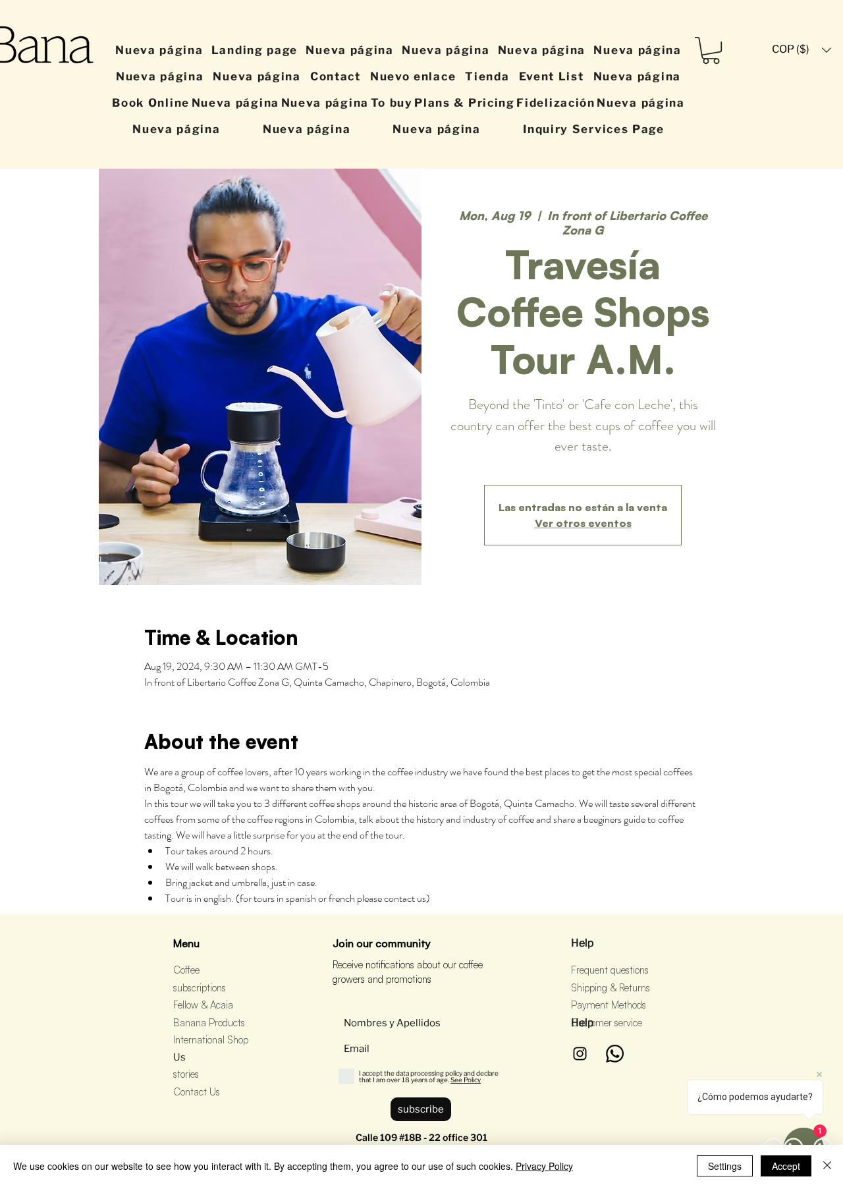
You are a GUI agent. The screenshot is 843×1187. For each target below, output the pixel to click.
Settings (725, 1166)
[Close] (827, 1165)
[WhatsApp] (615, 1054)
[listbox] (801, 50)
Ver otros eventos (583, 523)
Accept (786, 1166)
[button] (711, 50)
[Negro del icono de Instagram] (580, 1054)
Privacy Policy (544, 1166)
